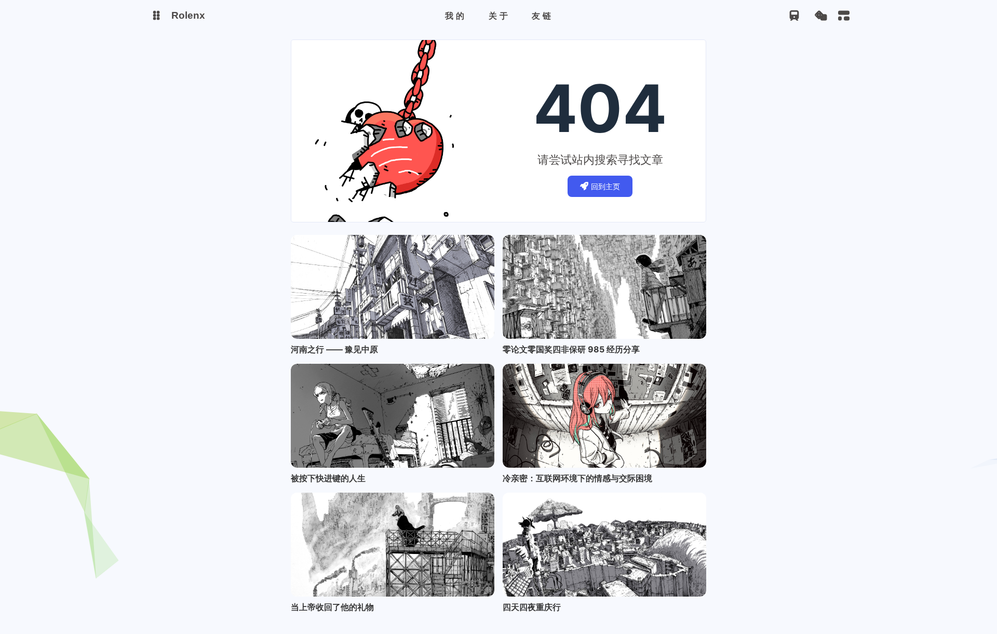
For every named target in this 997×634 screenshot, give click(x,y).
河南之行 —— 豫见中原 (334, 349)
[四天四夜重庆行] (604, 545)
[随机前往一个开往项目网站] (794, 16)
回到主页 (605, 186)
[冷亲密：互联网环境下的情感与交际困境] (604, 416)
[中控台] (844, 15)
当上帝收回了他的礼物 (332, 607)
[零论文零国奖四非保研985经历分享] (604, 287)
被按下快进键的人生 (328, 478)
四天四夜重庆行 (532, 607)
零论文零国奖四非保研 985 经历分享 (571, 349)
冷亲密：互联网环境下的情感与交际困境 (577, 478)
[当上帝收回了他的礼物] (392, 545)
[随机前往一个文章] (821, 16)
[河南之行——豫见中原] (392, 287)
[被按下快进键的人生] (392, 416)
